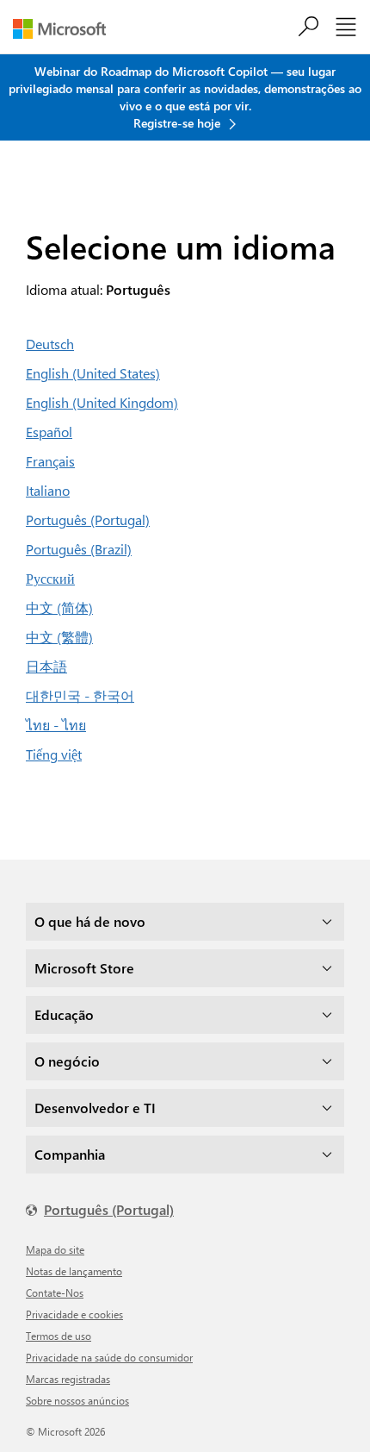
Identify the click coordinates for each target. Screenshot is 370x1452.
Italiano (48, 490)
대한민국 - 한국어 (80, 695)
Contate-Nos (54, 1292)
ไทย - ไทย (56, 725)
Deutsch (50, 344)
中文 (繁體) (59, 637)
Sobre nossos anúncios (77, 1400)
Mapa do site (55, 1249)
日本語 (46, 666)
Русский (50, 578)
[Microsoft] (66, 28)
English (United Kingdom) (102, 402)
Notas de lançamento (74, 1271)
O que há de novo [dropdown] (89, 921)
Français (50, 461)
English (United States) (93, 373)
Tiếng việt (54, 754)
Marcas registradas (68, 1379)
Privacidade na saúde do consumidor (109, 1357)
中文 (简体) (59, 607)
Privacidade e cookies (74, 1314)
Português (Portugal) (88, 519)
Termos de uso (58, 1335)
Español (49, 431)
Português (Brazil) (79, 549)
